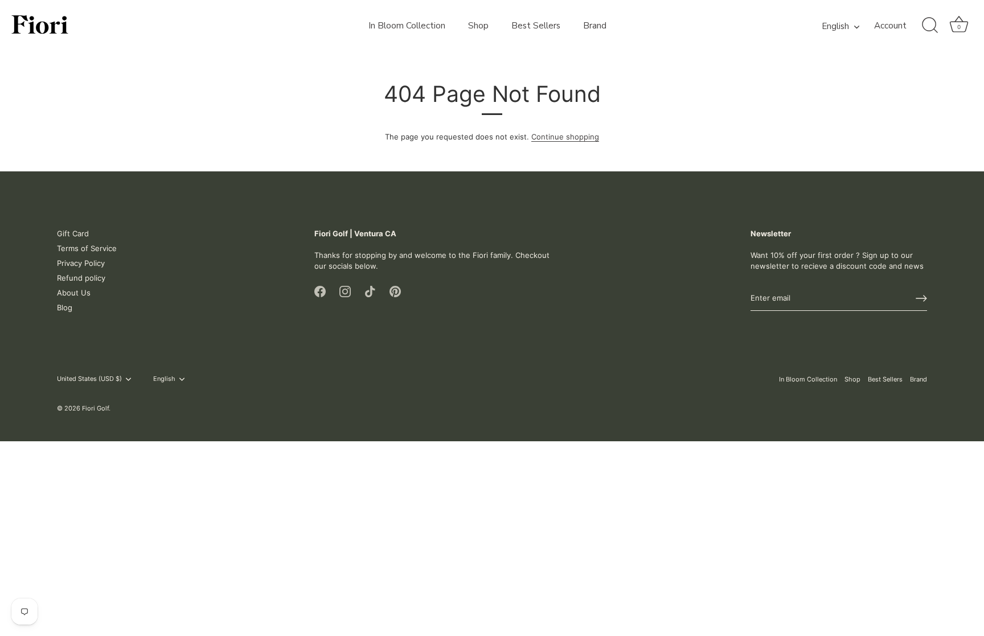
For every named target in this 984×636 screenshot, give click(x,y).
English (835, 26)
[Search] (929, 25)
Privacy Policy (81, 263)
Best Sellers (535, 25)
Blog (64, 307)
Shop (478, 25)
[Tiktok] (370, 291)
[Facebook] (320, 291)
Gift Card (73, 233)
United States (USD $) (89, 379)
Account (890, 25)
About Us (74, 292)
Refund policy (81, 277)
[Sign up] (921, 298)
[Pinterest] (395, 291)
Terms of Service (87, 248)
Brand (594, 25)
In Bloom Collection (406, 25)
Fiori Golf (95, 408)
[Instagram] (345, 291)
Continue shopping (565, 136)
